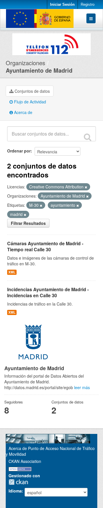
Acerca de (22, 112)
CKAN (20, 482)
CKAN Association (25, 461)
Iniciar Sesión (62, 4)
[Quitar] (86, 187)
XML (11, 272)
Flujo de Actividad (29, 102)
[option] (51, 42)
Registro (87, 4)
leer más (82, 387)
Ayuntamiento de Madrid (39, 70)
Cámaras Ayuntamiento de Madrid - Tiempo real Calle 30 (45, 246)
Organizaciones (25, 63)
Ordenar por (19, 151)
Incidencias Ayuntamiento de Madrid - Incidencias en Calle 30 (48, 292)
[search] (88, 137)
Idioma (15, 491)
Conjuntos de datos (31, 91)
